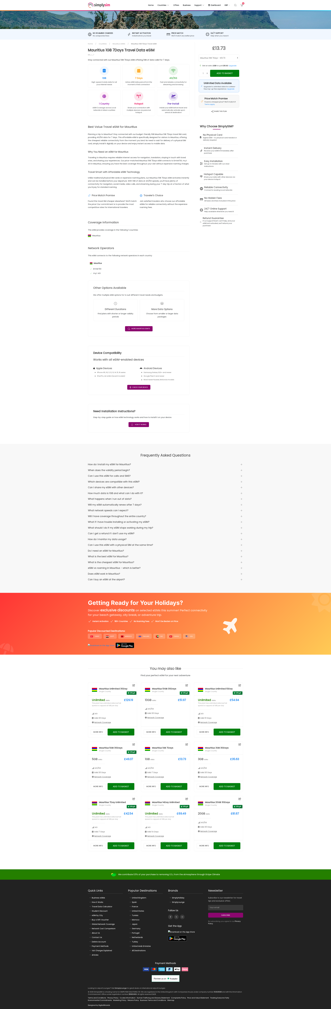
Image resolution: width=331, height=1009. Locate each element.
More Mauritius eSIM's (140, 329)
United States (138, 911)
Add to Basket (225, 73)
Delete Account (99, 941)
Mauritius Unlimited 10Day (219, 688)
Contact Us (97, 937)
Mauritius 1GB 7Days (162, 747)
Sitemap (170, 1000)
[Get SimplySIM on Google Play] (125, 645)
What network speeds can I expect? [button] (108, 510)
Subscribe (225, 915)
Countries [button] (161, 5)
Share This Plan (220, 111)
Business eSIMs (98, 897)
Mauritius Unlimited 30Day (113, 688)
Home (151, 5)
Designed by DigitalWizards (99, 1005)
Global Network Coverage (103, 924)
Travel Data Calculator (102, 906)
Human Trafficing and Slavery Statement (153, 998)
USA (191, 636)
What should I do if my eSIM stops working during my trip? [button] (120, 527)
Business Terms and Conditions (153, 1000)
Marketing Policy (119, 1000)
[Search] (235, 5)
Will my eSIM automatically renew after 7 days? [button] (114, 504)
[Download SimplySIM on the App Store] (101, 645)
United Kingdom (139, 897)
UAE (161, 636)
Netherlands (137, 937)
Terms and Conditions (97, 998)
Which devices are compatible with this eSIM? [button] (114, 481)
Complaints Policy (178, 998)
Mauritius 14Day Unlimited (166, 802)
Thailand (145, 636)
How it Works (97, 902)
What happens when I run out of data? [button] (109, 498)
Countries (103, 44)
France (135, 906)
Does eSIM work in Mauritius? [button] (104, 573)
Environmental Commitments (100, 1000)
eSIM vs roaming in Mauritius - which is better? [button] (114, 568)
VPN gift (132, 693)
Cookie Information (128, 998)
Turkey (96, 636)
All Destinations (139, 950)
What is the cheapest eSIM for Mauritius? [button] (111, 562)
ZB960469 (133, 994)
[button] (227, 5)
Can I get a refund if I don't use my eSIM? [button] (111, 533)
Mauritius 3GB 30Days (217, 747)
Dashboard (216, 5)
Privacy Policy (112, 998)
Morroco (135, 919)
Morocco (128, 636)
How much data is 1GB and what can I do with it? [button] (115, 493)
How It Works (140, 424)
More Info (98, 732)
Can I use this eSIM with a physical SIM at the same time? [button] (120, 545)
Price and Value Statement (198, 998)
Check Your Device (140, 387)
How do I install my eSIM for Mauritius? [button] (109, 464)
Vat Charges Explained (102, 950)
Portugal (135, 933)
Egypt (112, 636)
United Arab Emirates (141, 946)
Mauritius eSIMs (119, 44)
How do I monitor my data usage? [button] (107, 539)
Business (187, 5)
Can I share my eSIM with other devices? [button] (111, 487)
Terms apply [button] (210, 104)
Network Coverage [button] (102, 722)
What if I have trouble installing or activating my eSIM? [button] (118, 522)
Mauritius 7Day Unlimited (112, 802)
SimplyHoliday (178, 897)
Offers (176, 5)
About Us (96, 933)
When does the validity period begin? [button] (109, 470)
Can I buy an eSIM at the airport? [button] (106, 579)
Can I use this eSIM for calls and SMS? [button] (109, 475)
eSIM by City (97, 915)
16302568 (218, 992)
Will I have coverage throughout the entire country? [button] (117, 516)
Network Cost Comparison (103, 928)
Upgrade (232, 65)
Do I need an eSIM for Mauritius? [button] (106, 550)
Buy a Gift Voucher (100, 919)
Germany (136, 928)
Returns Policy (133, 1000)
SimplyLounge (178, 902)
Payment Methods (100, 946)
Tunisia (176, 636)
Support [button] (198, 5)
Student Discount (100, 911)
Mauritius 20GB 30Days (217, 802)
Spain (134, 902)
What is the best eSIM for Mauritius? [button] (108, 556)
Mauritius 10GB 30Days (164, 688)
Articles (95, 955)
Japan (134, 924)
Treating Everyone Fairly (219, 998)
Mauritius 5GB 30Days (110, 747)
